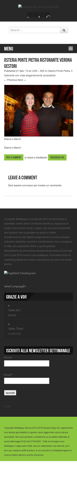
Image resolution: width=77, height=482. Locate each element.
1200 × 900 (38, 70)
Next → (22, 79)
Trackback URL (57, 157)
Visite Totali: (16, 328)
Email (8, 375)
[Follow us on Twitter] (35, 14)
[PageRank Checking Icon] (20, 272)
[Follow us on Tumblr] (47, 14)
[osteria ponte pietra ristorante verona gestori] (38, 110)
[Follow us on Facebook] (30, 14)
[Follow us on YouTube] (41, 14)
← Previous (10, 79)
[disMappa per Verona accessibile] (38, 6)
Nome (8, 357)
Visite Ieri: (14, 310)
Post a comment (13, 157)
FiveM (7, 406)
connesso (27, 185)
